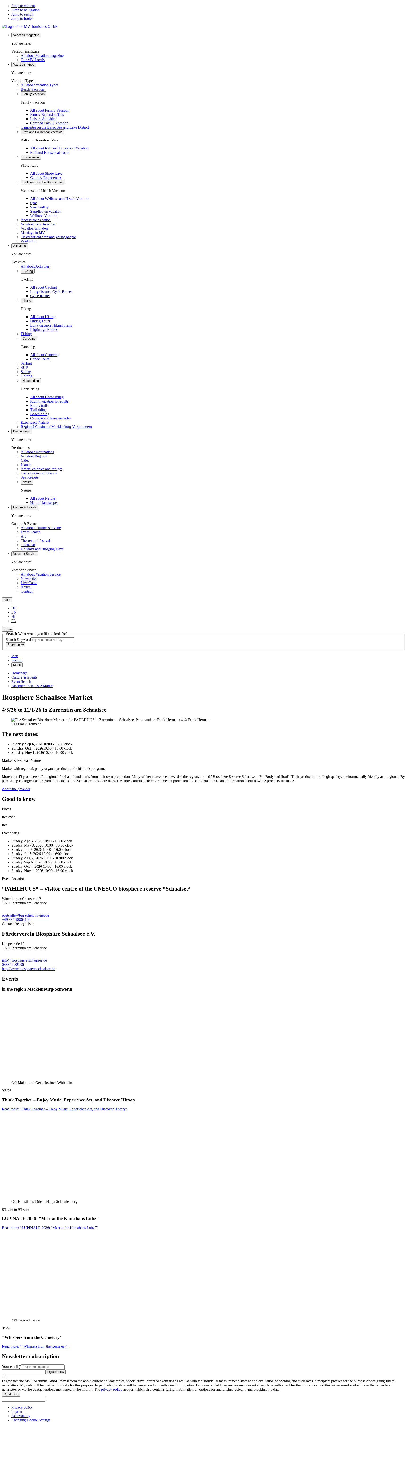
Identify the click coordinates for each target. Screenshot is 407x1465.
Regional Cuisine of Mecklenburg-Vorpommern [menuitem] (56, 427)
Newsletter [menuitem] (29, 579)
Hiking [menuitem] (27, 300)
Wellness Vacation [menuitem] (43, 216)
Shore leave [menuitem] (31, 157)
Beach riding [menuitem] (39, 414)
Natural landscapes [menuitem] (44, 503)
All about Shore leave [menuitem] (46, 173)
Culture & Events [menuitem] (25, 507)
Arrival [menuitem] (26, 587)
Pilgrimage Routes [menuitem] (43, 330)
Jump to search (22, 14)
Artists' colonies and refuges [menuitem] (41, 469)
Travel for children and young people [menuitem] (48, 237)
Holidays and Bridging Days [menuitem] (42, 549)
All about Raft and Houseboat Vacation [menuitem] (59, 148)
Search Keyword (18, 640)
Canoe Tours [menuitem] (39, 359)
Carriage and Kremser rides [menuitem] (50, 418)
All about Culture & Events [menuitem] (41, 528)
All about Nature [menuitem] (42, 498)
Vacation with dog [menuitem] (34, 228)
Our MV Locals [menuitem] (33, 60)
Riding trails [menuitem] (39, 405)
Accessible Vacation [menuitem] (36, 220)
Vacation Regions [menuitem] (34, 456)
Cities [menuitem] (25, 460)
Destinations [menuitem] (21, 431)
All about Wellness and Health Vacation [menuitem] (59, 199)
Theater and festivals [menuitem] (36, 541)
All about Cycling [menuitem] (43, 287)
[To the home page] (30, 27)
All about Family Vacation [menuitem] (49, 110)
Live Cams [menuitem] (29, 583)
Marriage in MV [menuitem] (33, 233)
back (7, 600)
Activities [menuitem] (19, 246)
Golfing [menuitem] (26, 376)
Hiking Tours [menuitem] (40, 321)
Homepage (19, 673)
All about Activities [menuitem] (35, 266)
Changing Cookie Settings (30, 1420)
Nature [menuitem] (27, 482)
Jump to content (23, 6)
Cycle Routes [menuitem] (40, 296)
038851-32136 (13, 965)
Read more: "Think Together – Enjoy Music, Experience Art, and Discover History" (64, 1109)
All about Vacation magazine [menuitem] (42, 56)
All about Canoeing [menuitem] (44, 355)
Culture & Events (24, 677)
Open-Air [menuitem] (28, 545)
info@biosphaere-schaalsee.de (24, 960)
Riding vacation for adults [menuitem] (49, 401)
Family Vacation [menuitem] (34, 94)
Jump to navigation (25, 10)
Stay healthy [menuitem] (39, 207)
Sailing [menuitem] (26, 372)
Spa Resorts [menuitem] (29, 477)
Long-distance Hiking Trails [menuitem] (51, 325)
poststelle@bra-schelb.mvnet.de (25, 915)
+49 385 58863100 (16, 919)
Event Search (21, 682)
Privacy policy (22, 1407)
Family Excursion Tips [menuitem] (47, 114)
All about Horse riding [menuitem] (47, 397)
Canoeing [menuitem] (29, 338)
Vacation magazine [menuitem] (26, 35)
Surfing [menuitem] (26, 363)
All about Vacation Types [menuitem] (39, 85)
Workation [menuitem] (28, 241)
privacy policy (111, 1389)
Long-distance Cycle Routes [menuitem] (51, 292)
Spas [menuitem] (33, 203)
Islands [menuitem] (26, 465)
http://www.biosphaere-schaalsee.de (28, 969)
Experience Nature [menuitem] (35, 422)
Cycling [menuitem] (28, 271)
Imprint (16, 1412)
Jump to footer (22, 19)
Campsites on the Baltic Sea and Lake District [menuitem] (55, 127)
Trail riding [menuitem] (38, 410)
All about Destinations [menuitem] (37, 452)
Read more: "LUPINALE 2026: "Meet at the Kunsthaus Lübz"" (50, 1228)
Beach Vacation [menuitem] (32, 89)
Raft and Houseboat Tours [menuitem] (49, 152)
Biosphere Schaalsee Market (32, 686)
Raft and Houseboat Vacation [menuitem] (42, 132)
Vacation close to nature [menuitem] (38, 224)
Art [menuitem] (23, 536)
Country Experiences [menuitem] (45, 178)
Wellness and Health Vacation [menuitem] (43, 182)
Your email (11, 1367)
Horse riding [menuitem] (31, 380)
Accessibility (20, 1416)
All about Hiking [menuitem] (42, 317)
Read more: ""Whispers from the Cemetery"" (35, 1346)
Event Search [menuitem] (31, 532)
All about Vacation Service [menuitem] (41, 574)
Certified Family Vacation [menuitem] (49, 123)
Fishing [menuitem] (26, 334)
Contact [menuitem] (26, 591)
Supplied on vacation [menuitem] (45, 211)
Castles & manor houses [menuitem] (39, 473)
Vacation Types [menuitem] (23, 64)
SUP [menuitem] (24, 367)
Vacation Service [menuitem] (24, 554)
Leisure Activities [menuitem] (43, 119)
